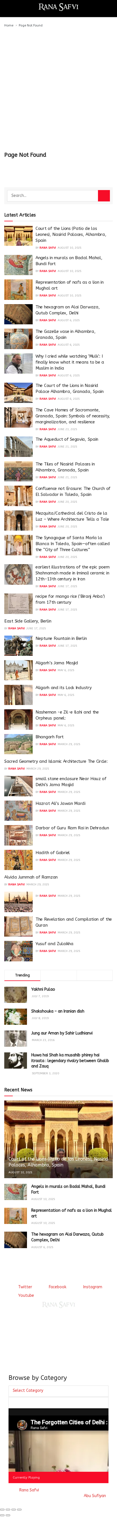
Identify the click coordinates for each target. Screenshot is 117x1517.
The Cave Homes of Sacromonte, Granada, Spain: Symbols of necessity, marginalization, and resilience (72, 415)
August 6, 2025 (69, 320)
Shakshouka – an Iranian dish (57, 1011)
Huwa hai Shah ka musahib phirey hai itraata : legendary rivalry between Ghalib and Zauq (70, 1061)
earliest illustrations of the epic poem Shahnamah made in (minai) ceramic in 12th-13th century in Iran (72, 573)
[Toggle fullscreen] (13, 1509)
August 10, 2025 (70, 248)
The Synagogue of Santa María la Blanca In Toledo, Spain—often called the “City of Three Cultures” (72, 543)
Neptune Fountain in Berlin (61, 638)
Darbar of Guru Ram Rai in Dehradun (72, 827)
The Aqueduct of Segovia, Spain (66, 439)
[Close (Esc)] (2, 1509)
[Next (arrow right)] (8, 1515)
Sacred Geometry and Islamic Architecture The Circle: (55, 761)
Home (8, 25)
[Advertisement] (58, 90)
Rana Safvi (47, 248)
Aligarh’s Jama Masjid (56, 662)
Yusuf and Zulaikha (54, 943)
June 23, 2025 (67, 429)
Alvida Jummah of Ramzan (31, 877)
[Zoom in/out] (19, 1509)
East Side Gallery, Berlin (27, 621)
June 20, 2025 (67, 502)
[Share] (8, 1509)
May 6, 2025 (66, 670)
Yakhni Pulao (43, 989)
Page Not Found (31, 25)
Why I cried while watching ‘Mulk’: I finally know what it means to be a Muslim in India (69, 362)
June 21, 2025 (67, 446)
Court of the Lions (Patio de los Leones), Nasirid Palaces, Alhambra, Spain (70, 234)
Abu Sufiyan (95, 1495)
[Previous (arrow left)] (2, 1515)
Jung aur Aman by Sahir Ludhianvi (62, 1033)
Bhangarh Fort (49, 736)
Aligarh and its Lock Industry (63, 687)
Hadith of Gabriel (52, 852)
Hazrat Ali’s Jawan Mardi (60, 803)
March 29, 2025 (69, 744)
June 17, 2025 (67, 586)
